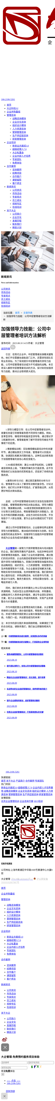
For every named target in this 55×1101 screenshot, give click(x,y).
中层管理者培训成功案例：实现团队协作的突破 (27, 636)
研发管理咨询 (19, 139)
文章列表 (27, 313)
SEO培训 (38, 801)
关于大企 (11, 210)
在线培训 (16, 207)
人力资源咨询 (19, 129)
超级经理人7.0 (19, 149)
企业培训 (11, 142)
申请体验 (8, 1071)
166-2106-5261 (8, 99)
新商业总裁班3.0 (20, 146)
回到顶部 (10, 1091)
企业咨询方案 (26, 801)
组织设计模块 (19, 125)
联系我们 (16, 224)
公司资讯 (16, 190)
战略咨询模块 (19, 118)
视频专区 (16, 203)
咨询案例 (16, 169)
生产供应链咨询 (20, 135)
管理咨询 (11, 115)
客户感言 (16, 183)
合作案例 (11, 166)
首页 (9, 105)
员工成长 (16, 200)
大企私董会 (18, 152)
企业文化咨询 (19, 122)
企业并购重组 (13, 112)
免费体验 (16, 163)
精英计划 (16, 227)
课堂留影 (16, 180)
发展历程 (16, 221)
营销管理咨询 (19, 132)
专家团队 (16, 159)
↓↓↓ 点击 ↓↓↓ (13, 1080)
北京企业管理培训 (10, 801)
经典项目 (16, 173)
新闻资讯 (11, 186)
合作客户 (16, 176)
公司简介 (16, 214)
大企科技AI (12, 108)
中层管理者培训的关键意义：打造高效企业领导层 (28, 642)
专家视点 (16, 197)
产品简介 (20, 781)
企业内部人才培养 (21, 156)
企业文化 (16, 217)
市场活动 (16, 193)
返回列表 (5, 349)
